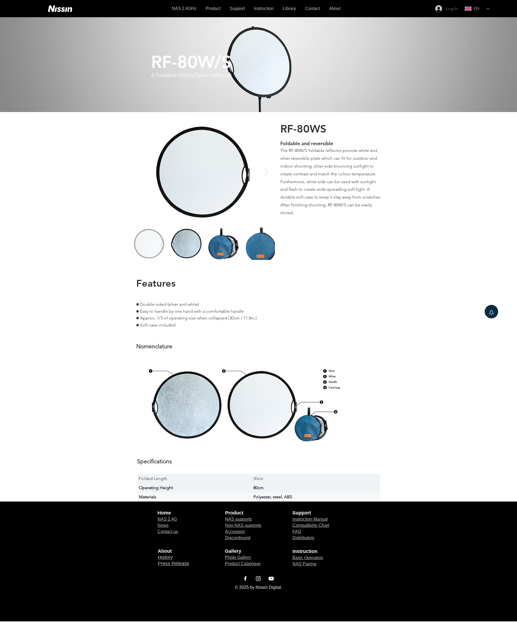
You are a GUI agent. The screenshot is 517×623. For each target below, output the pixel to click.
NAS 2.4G (167, 519)
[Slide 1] (258, 98)
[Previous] (30, 65)
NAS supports (238, 519)
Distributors (303, 537)
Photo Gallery (238, 557)
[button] (289, 8)
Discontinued (237, 537)
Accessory (235, 531)
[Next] (486, 65)
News (163, 525)
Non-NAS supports (243, 525)
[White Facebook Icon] (245, 578)
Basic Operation (307, 557)
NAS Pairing (304, 564)
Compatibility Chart (310, 525)
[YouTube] (271, 578)
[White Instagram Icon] (258, 578)
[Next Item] (266, 172)
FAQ (296, 531)
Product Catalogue (243, 563)
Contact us (168, 531)
